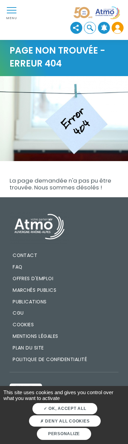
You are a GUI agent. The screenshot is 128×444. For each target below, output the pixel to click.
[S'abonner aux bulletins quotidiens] (104, 28)
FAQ (17, 266)
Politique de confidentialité (50, 359)
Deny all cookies (67, 421)
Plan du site (28, 347)
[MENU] (11, 10)
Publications (30, 301)
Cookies (23, 324)
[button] (90, 28)
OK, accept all (66, 408)
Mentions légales (35, 336)
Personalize (64, 433)
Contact (25, 255)
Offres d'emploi (33, 278)
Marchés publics (34, 290)
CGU (18, 313)
